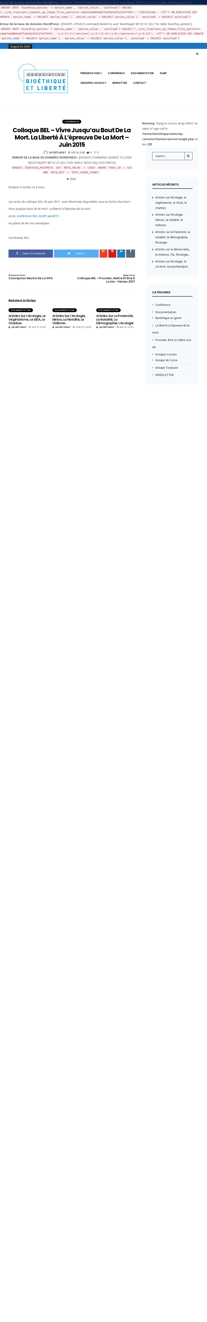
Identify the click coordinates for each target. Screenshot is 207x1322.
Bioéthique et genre (168, 318)
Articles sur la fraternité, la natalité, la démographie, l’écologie (114, 319)
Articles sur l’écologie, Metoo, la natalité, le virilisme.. (69, 319)
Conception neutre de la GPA (30, 277)
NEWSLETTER (164, 375)
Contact (139, 83)
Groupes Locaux (92, 83)
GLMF (163, 73)
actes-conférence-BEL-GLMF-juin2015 (33, 216)
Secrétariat (57, 152)
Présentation (89, 73)
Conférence (116, 73)
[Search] (188, 156)
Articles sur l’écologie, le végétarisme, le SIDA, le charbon (27, 319)
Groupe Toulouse (166, 367)
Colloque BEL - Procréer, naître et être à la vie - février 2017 (106, 278)
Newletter (119, 83)
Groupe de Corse (166, 360)
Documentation (142, 73)
